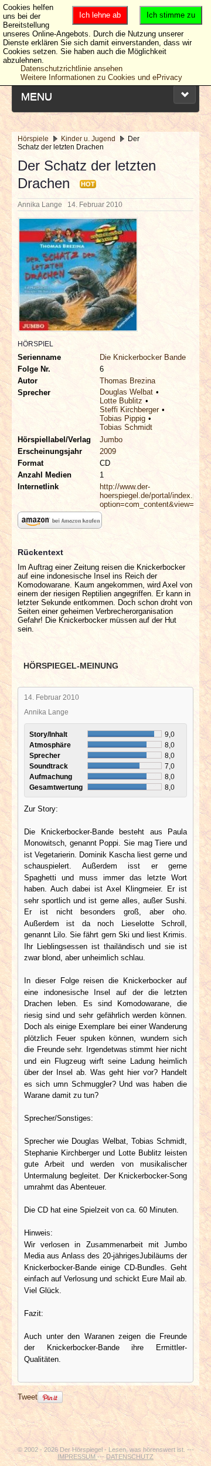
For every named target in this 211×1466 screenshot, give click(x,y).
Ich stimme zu (171, 15)
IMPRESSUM (77, 1456)
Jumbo (111, 439)
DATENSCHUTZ (130, 1456)
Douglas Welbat (126, 392)
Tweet (28, 1396)
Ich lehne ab (100, 15)
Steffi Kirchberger (129, 409)
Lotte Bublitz (121, 400)
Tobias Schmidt (126, 427)
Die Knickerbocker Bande (143, 357)
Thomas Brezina (127, 380)
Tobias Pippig (122, 418)
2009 (108, 451)
